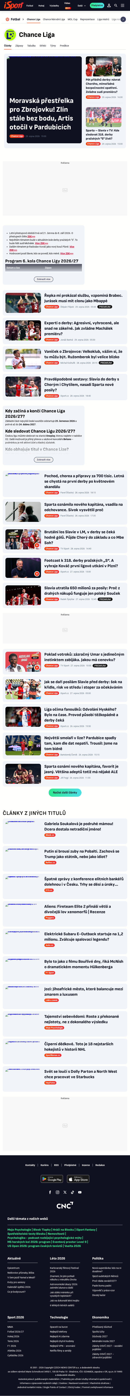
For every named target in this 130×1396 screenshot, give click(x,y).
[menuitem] (15, 19)
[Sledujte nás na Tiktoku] (72, 1192)
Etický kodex (74, 1387)
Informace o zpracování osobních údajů (38, 1383)
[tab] (7, 45)
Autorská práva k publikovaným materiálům (38, 1379)
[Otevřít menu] (122, 5)
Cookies (63, 1383)
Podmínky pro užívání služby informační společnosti (86, 1379)
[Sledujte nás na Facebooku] (50, 1192)
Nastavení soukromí (78, 1383)
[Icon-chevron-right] (123, 19)
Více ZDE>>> (66, 253)
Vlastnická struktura (99, 1383)
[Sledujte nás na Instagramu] (57, 1192)
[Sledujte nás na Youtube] (80, 1192)
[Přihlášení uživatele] (109, 5)
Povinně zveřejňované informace (97, 1387)
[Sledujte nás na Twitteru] (65, 1192)
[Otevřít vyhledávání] (115, 5)
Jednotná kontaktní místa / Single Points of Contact (41, 1387)
